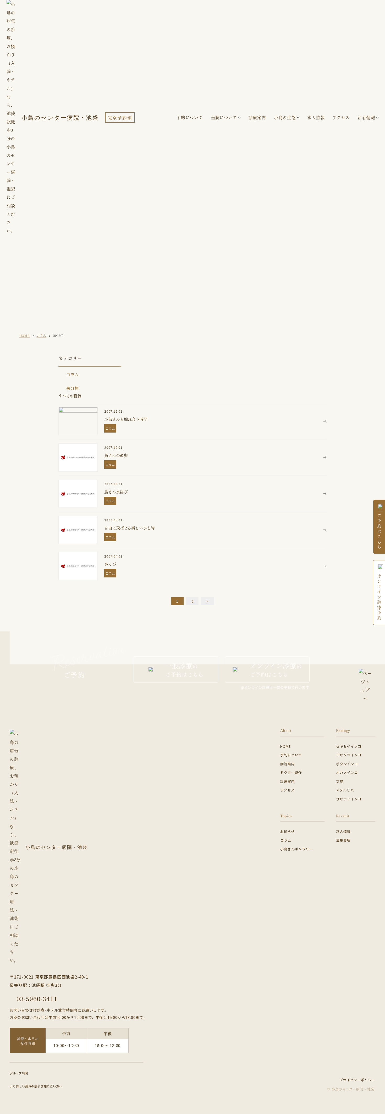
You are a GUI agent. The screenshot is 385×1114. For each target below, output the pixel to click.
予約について (291, 754)
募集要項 (343, 840)
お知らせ (287, 831)
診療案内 (257, 117)
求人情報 (343, 831)
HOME (285, 746)
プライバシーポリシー (357, 1079)
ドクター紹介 (291, 772)
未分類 (72, 388)
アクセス (287, 790)
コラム (72, 374)
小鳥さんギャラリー (296, 849)
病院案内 (287, 763)
